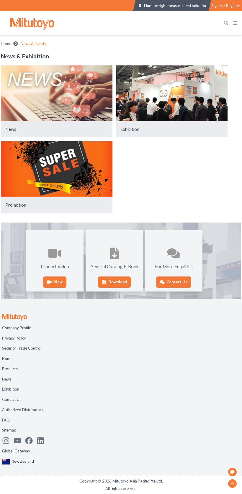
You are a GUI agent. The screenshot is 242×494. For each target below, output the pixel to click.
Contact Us (11, 399)
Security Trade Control (21, 348)
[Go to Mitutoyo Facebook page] (31, 440)
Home (6, 43)
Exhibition (10, 389)
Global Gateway (16, 451)
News (7, 379)
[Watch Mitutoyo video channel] (19, 440)
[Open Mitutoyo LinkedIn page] (42, 440)
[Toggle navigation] (236, 23)
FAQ (6, 420)
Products (10, 368)
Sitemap (9, 430)
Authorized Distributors (22, 409)
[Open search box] (227, 23)
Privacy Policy (14, 338)
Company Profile (16, 327)
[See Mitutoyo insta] (8, 440)
